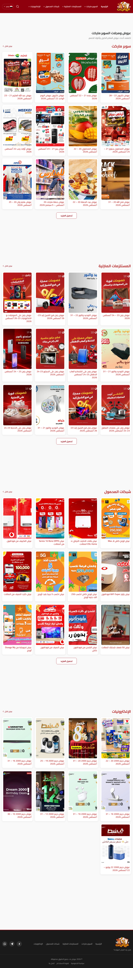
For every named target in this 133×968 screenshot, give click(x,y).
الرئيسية (104, 6)
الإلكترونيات (35, 6)
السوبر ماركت (92, 6)
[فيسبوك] (19, 943)
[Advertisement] (66, 22)
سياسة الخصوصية (77, 963)
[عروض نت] (122, 942)
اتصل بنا (52, 963)
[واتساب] (4, 943)
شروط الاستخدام (63, 963)
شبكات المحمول (52, 6)
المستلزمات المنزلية (72, 6)
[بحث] (17, 6)
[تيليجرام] (12, 943)
